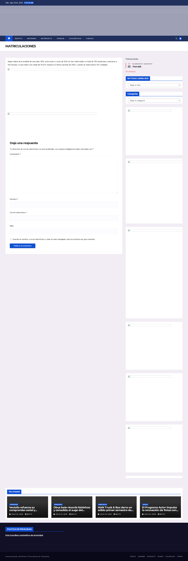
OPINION (60, 38)
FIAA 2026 (137, 66)
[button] (176, 38)
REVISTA (18, 38)
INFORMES (31, 38)
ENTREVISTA (46, 38)
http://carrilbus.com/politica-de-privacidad (24, 535)
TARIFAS (89, 38)
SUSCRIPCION (75, 38)
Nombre (14, 199)
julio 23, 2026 (17, 514)
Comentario (15, 154)
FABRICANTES (102, 504)
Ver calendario (131, 71)
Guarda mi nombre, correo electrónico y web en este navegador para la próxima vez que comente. (54, 239)
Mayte (29, 514)
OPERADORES (14, 504)
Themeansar (45, 556)
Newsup (35, 556)
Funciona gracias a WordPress (16, 556)
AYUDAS (145, 504)
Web (11, 226)
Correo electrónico (18, 212)
